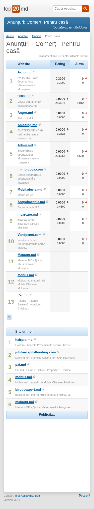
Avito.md (25, 72)
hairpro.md (24, 340)
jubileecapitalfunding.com (35, 352)
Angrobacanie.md (31, 202)
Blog (37, 495)
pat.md (20, 364)
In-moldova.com (30, 169)
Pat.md (23, 295)
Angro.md (25, 113)
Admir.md (25, 145)
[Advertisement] (47, 451)
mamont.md (24, 402)
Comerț (36, 36)
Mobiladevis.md (30, 189)
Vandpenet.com (30, 235)
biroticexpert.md (28, 389)
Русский (84, 495)
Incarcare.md (28, 214)
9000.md (24, 96)
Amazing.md (27, 125)
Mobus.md (26, 275)
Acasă (10, 36)
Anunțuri (23, 36)
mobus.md (23, 377)
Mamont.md (27, 255)
